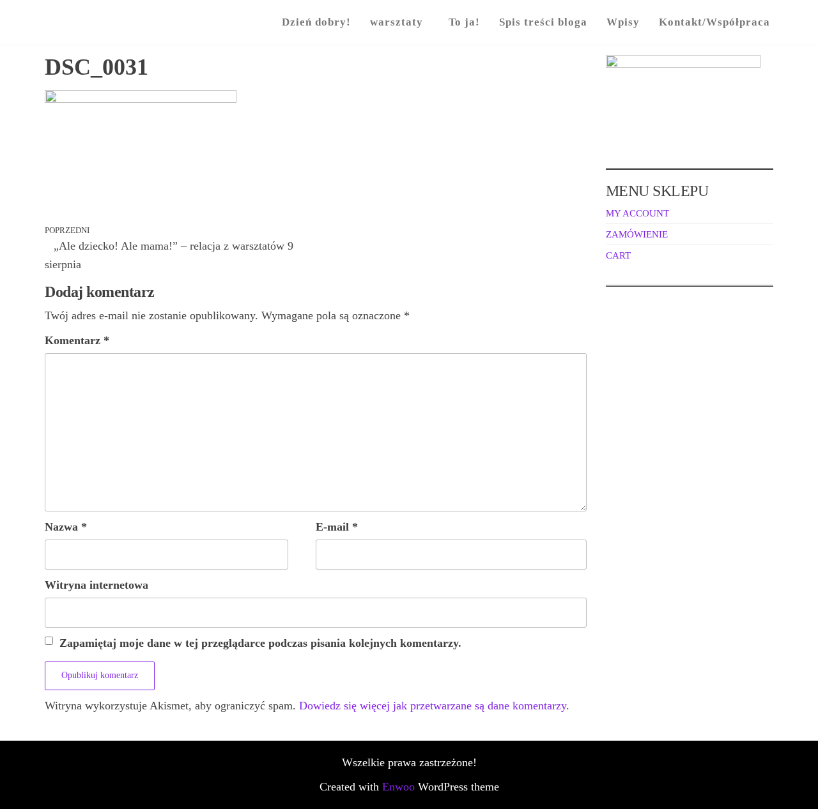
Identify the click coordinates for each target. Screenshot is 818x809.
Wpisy (623, 22)
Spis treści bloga (543, 22)
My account (637, 213)
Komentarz (77, 340)
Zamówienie (637, 234)
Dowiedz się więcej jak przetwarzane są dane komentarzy (432, 705)
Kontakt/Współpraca (714, 22)
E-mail (337, 526)
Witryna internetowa (96, 584)
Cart (618, 255)
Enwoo (398, 786)
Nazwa (66, 526)
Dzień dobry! (316, 22)
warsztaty (396, 22)
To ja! (464, 22)
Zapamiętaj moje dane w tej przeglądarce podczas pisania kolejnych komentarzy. (260, 643)
